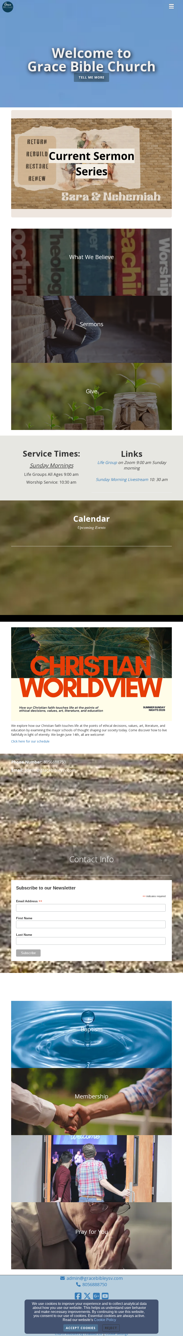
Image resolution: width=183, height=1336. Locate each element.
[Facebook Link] (78, 1296)
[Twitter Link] (87, 1296)
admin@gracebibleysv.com (95, 1278)
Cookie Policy (105, 1320)
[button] (91, 77)
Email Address (29, 901)
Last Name (24, 934)
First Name (24, 918)
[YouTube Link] (105, 1296)
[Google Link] (96, 1296)
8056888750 (94, 1284)
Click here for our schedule (30, 741)
